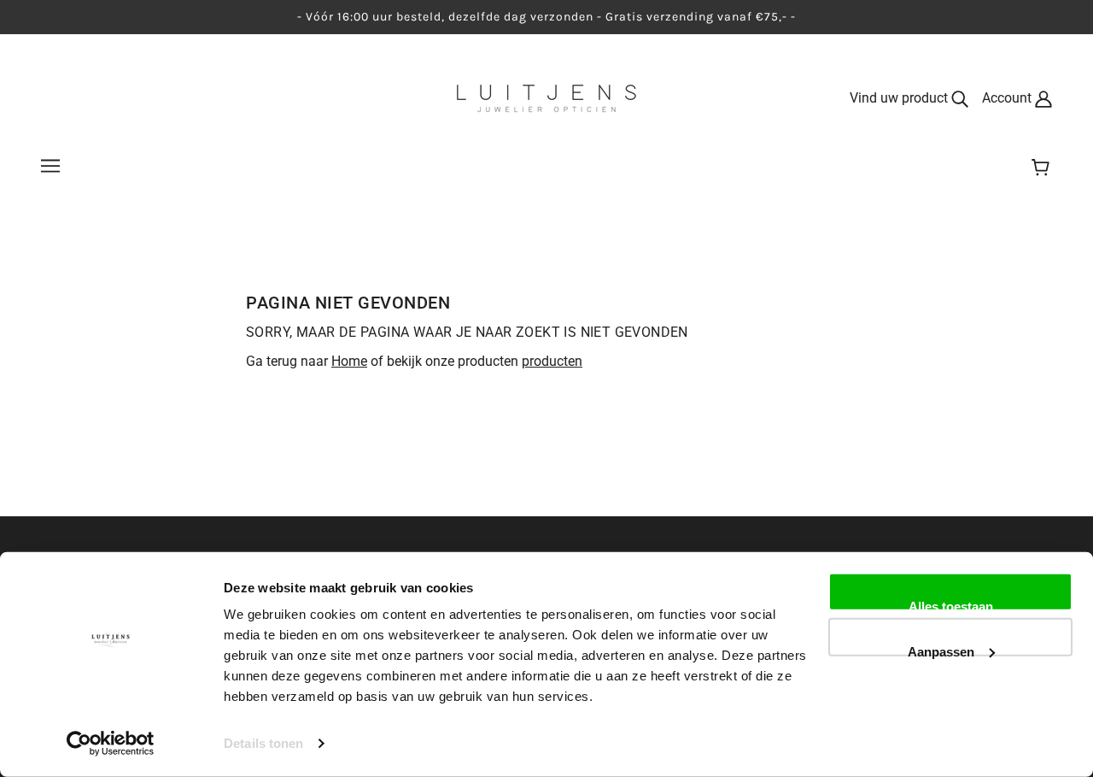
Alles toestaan (951, 605)
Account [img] (1008, 98)
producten (552, 361)
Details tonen (263, 743)
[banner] (546, 97)
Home (349, 361)
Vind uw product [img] (900, 98)
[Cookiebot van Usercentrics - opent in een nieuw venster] (110, 743)
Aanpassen (941, 650)
